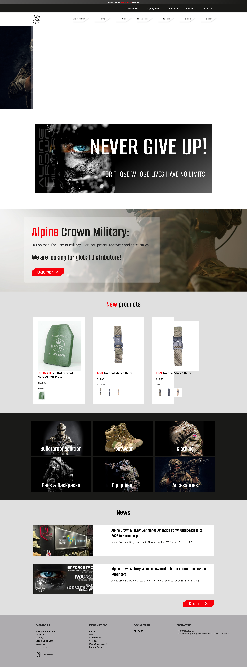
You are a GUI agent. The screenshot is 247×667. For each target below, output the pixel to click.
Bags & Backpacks (142, 19)
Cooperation (172, 8)
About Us (190, 8)
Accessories (187, 19)
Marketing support (98, 644)
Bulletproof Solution (45, 631)
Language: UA (152, 8)
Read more (196, 603)
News (91, 634)
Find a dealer (132, 8)
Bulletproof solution (79, 19)
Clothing (124, 19)
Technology (209, 19)
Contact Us (207, 8)
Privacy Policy (95, 647)
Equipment (166, 19)
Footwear (103, 19)
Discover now (197, 97)
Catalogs (93, 641)
